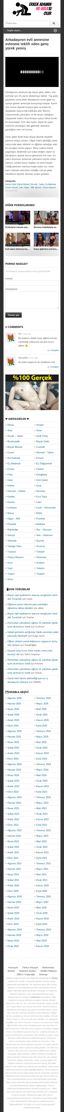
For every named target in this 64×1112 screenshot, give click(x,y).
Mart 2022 (41, 841)
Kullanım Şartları (27, 971)
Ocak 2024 (41, 780)
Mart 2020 (41, 907)
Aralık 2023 (13, 786)
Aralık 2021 (13, 852)
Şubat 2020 (13, 913)
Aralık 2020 (13, 885)
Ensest (40, 458)
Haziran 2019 (14, 935)
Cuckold (40, 447)
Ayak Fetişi (42, 436)
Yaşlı (10, 568)
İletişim (11, 971)
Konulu (15, 187)
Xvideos (40, 562)
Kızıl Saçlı (41, 496)
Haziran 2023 (14, 803)
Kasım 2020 (42, 885)
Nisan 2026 (13, 709)
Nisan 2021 (13, 874)
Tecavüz (40, 546)
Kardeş (11, 496)
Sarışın (11, 535)
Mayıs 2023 (42, 803)
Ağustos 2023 (14, 797)
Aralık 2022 (13, 819)
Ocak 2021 (41, 880)
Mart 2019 (41, 940)
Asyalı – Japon (15, 436)
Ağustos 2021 (14, 863)
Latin (21, 187)
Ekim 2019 (12, 924)
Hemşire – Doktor (16, 491)
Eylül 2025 (41, 725)
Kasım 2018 (42, 946)
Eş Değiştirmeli (44, 463)
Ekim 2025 (12, 725)
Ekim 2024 (12, 758)
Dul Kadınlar (13, 458)
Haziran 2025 (14, 736)
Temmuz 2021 (43, 863)
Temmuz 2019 (43, 929)
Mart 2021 (41, 874)
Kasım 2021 (42, 852)
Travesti (11, 551)
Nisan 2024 (13, 775)
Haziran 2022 (14, 836)
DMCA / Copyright (26, 974)
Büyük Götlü (10, 184)
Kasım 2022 (42, 819)
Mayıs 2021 (42, 869)
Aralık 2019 (13, 918)
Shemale (12, 540)
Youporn (40, 573)
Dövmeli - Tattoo (37, 184)
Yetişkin (40, 568)
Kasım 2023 (42, 786)
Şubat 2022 (13, 847)
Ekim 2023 (12, 791)
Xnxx (10, 562)
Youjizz (11, 573)
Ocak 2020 (41, 913)
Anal (9, 430)
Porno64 (11, 524)
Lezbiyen (12, 507)
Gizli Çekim (42, 480)
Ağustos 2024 (14, 764)
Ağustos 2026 (14, 698)
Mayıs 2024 (42, 769)
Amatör (40, 425)
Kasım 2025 (42, 720)
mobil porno (35, 997)
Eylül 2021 (41, 858)
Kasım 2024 (42, 753)
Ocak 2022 (41, 847)
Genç (10, 480)
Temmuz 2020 (43, 896)
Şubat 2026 (13, 714)
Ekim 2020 (12, 891)
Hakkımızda (48, 967)
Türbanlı (40, 551)
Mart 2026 (41, 709)
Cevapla (54, 350)
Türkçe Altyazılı (49, 187)
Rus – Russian (43, 529)
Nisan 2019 (13, 940)
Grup (38, 485)
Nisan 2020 (13, 907)
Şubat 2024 (13, 780)
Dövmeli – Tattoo (45, 452)
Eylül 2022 (41, 825)
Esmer (8, 187)
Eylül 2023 (41, 791)
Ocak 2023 (41, 814)
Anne (39, 430)
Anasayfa (13, 967)
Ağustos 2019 (14, 929)
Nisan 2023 (13, 808)
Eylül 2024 (41, 758)
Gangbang (41, 474)
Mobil (39, 513)
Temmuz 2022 (43, 830)
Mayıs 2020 (42, 902)
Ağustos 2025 (14, 731)
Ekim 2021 (12, 858)
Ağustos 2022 (14, 830)
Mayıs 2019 (42, 935)
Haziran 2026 (14, 703)
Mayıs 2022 (42, 836)
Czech (10, 452)
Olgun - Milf (29, 187)
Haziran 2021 (14, 869)
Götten (10, 485)
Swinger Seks (14, 546)
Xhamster (41, 557)
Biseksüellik (13, 441)
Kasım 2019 (42, 918)
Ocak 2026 (41, 714)
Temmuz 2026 (43, 698)
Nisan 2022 (13, 841)
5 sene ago (26, 334)
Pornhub (40, 518)
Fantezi (40, 469)
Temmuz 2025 (43, 731)
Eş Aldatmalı (50, 184)
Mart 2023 (41, 808)
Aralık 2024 (13, 753)
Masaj (10, 513)
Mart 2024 (41, 775)
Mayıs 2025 (42, 736)
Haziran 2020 (14, 902)
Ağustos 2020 (14, 896)
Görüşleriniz (11, 289)
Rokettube (12, 529)
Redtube (40, 524)
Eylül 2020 (41, 891)
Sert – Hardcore (44, 535)
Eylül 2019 (41, 924)
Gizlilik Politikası (48, 971)
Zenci (10, 579)
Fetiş (10, 474)
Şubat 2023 (13, 814)
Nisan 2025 (13, 742)
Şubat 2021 (13, 880)
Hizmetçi (40, 491)
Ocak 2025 (41, 747)
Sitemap (43, 974)
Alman (10, 425)
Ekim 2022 (12, 825)
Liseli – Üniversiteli (46, 507)
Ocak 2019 (13, 946)
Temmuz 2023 (43, 797)
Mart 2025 (41, 742)
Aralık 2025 (13, 720)
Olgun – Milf (13, 518)
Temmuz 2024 (43, 764)
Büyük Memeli (23, 184)
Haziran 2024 (14, 769)
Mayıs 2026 (42, 703)
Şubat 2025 (13, 747)
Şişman (38, 187)
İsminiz (9, 278)
